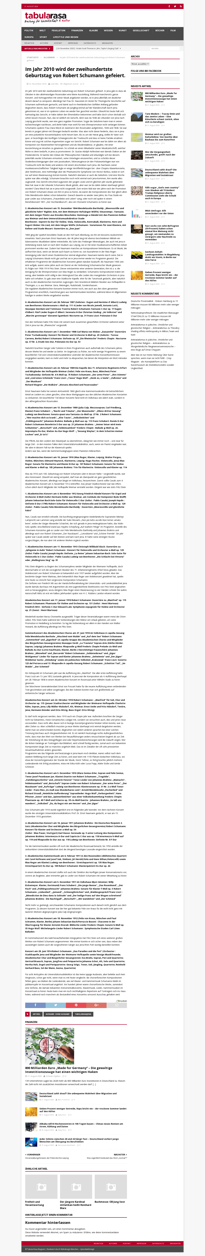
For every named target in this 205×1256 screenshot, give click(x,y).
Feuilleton (58, 30)
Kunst (123, 30)
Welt (42, 30)
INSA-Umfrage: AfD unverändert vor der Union (159, 212)
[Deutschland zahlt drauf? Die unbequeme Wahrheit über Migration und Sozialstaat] (31, 1096)
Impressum (73, 43)
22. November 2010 (37, 83)
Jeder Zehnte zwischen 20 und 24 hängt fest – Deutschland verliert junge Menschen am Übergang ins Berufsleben (79, 1140)
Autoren (44, 43)
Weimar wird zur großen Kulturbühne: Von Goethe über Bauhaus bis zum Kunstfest (161, 137)
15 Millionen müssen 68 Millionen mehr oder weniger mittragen (155, 304)
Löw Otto (55, 83)
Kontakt (58, 43)
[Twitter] (175, 6)
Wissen (108, 30)
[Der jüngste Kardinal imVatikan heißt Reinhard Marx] (76, 1187)
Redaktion (29, 43)
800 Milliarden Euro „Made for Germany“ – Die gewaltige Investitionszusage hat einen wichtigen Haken (68, 1070)
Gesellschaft (141, 30)
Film (173, 30)
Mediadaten (107, 43)
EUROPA (29, 36)
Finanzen (77, 30)
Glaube (93, 30)
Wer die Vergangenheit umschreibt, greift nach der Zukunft (160, 154)
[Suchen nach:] (165, 48)
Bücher (159, 30)
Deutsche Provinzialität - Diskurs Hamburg (151, 301)
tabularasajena (83, 1014)
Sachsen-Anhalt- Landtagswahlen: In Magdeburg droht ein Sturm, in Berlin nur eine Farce (162, 255)
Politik (28, 30)
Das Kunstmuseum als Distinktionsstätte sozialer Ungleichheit (152, 365)
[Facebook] (169, 6)
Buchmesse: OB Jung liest (110, 1201)
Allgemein (67, 83)
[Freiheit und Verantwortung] (41, 1187)
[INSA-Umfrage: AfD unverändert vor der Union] (137, 213)
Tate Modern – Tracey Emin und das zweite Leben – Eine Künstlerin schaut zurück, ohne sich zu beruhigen (162, 117)
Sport (43, 36)
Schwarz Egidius (53, 1076)
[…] (94, 1084)
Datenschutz (90, 43)
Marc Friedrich (64, 1099)
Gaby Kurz (62, 1115)
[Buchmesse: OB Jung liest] (111, 1187)
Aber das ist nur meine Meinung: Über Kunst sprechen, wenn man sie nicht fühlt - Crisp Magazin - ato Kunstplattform (152, 358)
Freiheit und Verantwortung (34, 1203)
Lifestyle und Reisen (65, 36)
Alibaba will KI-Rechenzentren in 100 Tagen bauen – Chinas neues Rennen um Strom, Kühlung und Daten (81, 1125)
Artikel (36, 1014)
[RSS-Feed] (181, 6)
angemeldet (41, 1228)
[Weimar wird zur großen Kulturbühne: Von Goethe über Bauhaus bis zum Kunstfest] (137, 137)
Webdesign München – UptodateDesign (77, 1249)
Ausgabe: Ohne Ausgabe (57, 1014)
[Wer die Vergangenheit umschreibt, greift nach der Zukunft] (137, 155)
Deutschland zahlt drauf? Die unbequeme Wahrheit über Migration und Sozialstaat (78, 1095)
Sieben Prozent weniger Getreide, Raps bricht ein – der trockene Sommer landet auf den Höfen (83, 1110)
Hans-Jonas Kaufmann (66, 1145)
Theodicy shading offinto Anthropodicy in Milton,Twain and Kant (155, 331)
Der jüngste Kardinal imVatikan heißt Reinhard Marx (75, 1205)
